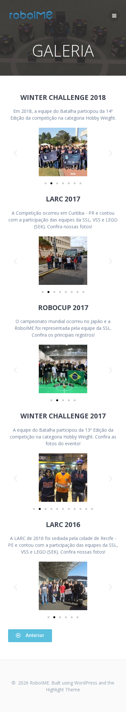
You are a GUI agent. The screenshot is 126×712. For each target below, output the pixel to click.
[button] (46, 183)
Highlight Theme (63, 689)
